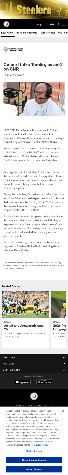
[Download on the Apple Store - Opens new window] (22, 382)
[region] (34, 440)
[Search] (58, 24)
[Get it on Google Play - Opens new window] (44, 383)
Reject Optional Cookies (34, 460)
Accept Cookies (34, 469)
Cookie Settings (34, 451)
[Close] (62, 411)
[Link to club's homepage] (6, 22)
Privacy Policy (41, 445)
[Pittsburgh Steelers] (34, 396)
